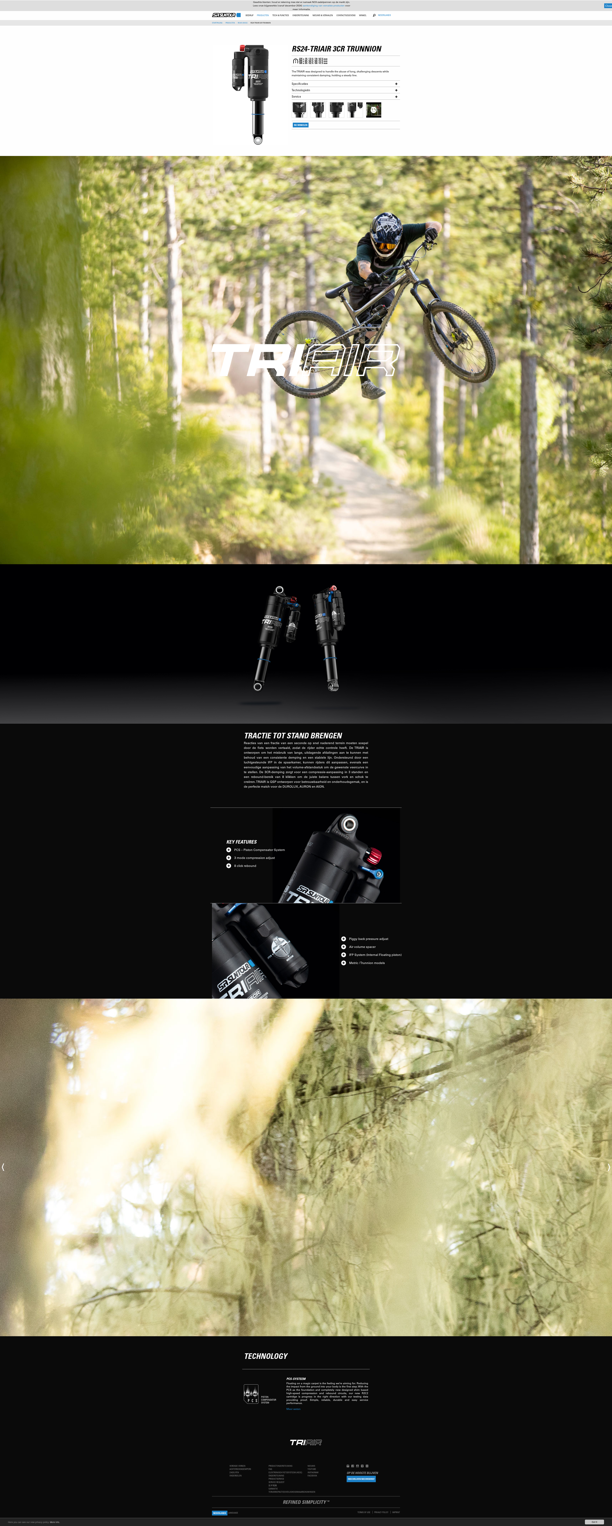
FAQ (270, 1469)
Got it (594, 1521)
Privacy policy (381, 1512)
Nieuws (311, 1465)
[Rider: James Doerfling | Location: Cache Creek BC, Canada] (306, 1167)
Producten (230, 23)
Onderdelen (235, 1475)
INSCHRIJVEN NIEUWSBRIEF (361, 1479)
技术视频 (273, 1485)
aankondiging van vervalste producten (324, 5)
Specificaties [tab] (300, 83)
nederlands (384, 15)
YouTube (312, 1469)
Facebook (312, 1475)
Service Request (276, 1482)
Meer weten (293, 1409)
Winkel (362, 15)
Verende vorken (237, 1465)
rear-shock (243, 23)
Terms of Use (364, 1512)
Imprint (396, 1512)
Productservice (276, 1478)
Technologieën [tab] (301, 90)
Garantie (273, 1488)
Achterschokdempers (240, 1469)
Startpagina (217, 23)
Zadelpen (234, 1472)
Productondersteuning (280, 1465)
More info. (55, 1522)
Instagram (313, 1472)
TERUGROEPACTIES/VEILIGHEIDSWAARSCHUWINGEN (292, 1491)
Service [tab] (296, 96)
